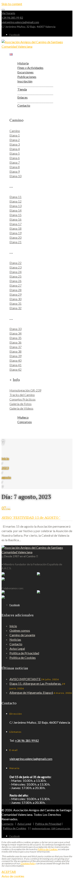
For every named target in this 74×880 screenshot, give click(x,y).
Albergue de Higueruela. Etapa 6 (31, 692)
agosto (6, 477)
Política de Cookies (22, 657)
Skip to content (12, 4)
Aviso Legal (17, 648)
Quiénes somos (19, 630)
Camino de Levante (22, 635)
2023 (5, 468)
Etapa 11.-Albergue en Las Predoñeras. (35, 683)
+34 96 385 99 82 (12, 17)
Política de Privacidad (24, 653)
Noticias (15, 639)
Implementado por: (41, 828)
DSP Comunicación (60, 828)
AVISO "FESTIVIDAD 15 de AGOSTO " (31, 517)
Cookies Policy (28, 863)
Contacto (15, 644)
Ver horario (8, 13)
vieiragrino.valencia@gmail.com (20, 22)
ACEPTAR (9, 872)
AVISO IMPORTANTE (25, 679)
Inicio (5, 458)
